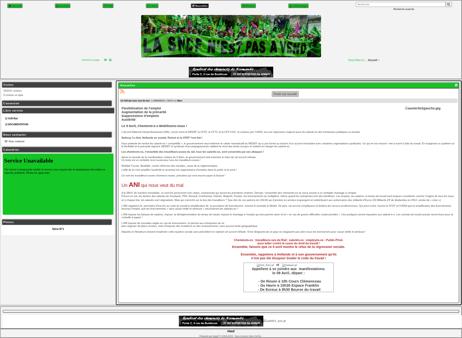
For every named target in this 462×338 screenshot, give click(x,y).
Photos (56, 222)
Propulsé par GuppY (209, 336)
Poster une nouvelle (285, 93)
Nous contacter (56, 134)
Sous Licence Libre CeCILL (248, 336)
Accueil (372, 60)
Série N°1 (58, 228)
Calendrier (56, 149)
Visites (56, 84)
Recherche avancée (403, 9)
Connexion (56, 103)
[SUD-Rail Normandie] (231, 35)
